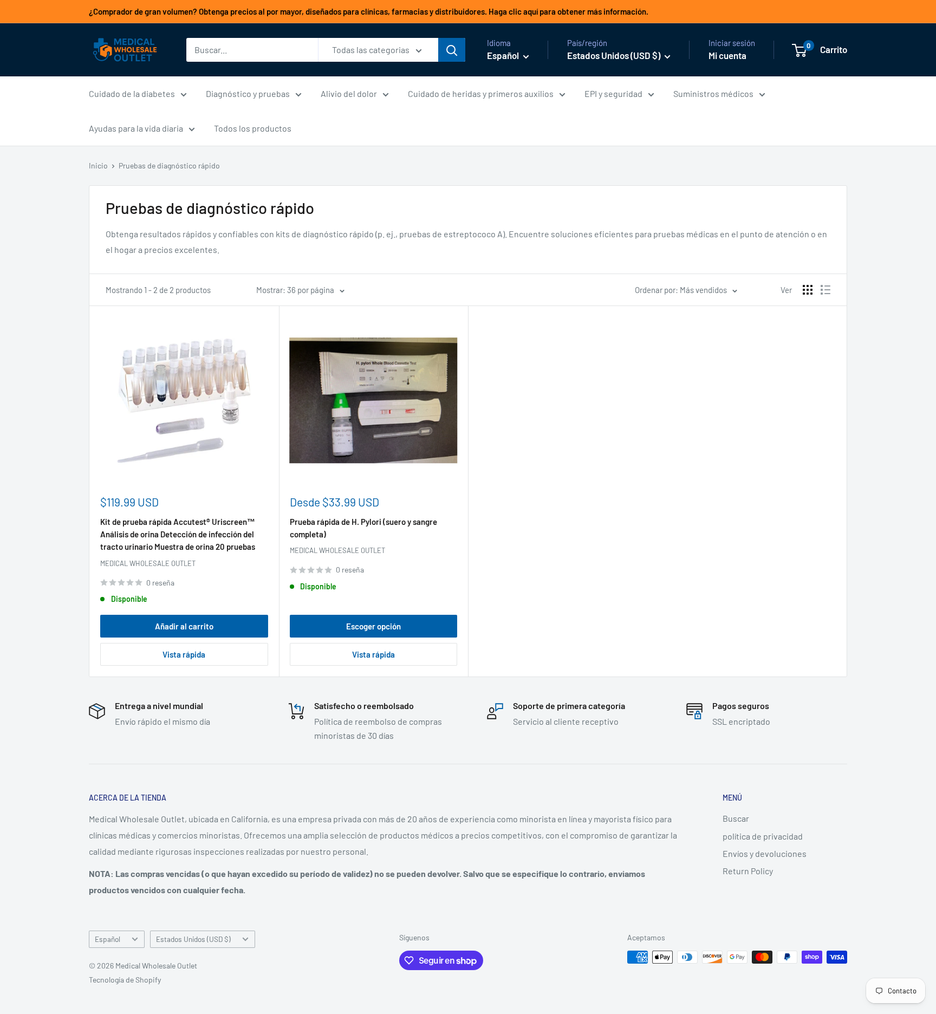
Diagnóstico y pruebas (248, 93)
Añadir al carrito (184, 626)
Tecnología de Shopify (125, 979)
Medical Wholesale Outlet (148, 563)
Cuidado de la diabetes (132, 93)
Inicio (98, 165)
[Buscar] (451, 50)
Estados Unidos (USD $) (193, 939)
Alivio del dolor (349, 93)
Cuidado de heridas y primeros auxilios (481, 93)
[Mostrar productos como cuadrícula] (807, 290)
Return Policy (748, 871)
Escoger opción (373, 626)
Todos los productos (252, 128)
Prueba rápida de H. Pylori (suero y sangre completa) (363, 528)
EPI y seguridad (613, 93)
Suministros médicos (713, 93)
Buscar (736, 818)
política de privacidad (763, 836)
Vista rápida (183, 654)
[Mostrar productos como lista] (825, 290)
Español (107, 939)
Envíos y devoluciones (765, 853)
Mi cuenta (727, 55)
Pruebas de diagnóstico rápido (169, 165)
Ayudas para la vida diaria (136, 128)
